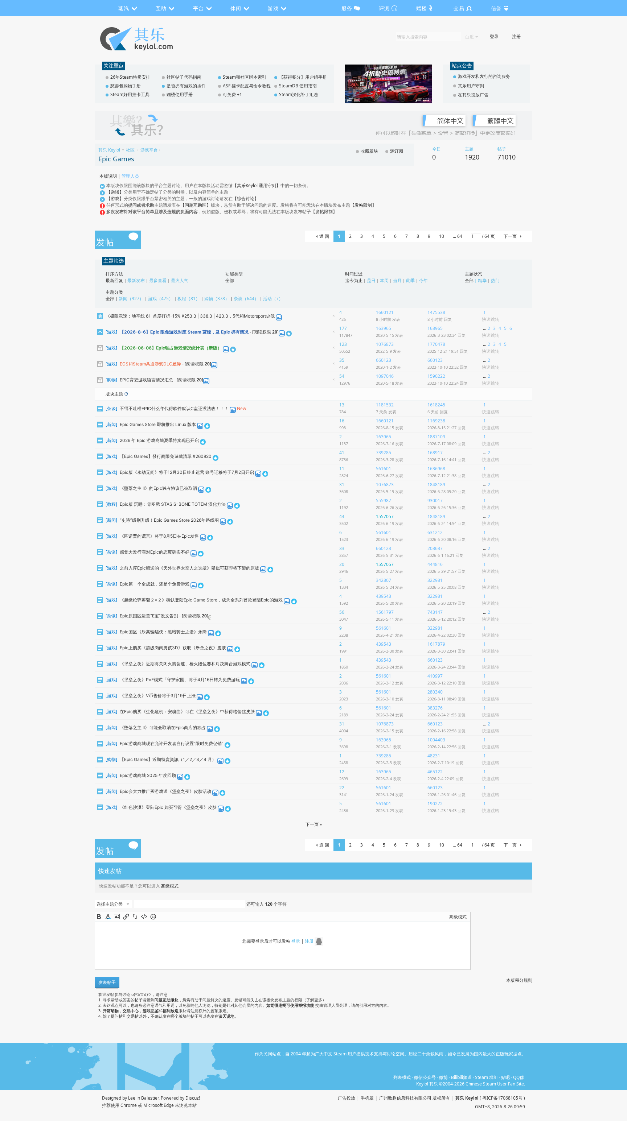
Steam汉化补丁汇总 (298, 94)
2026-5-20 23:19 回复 (446, 603)
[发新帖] (118, 240)
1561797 (385, 612)
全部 (229, 280)
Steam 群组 (486, 1077)
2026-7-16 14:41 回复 (446, 459)
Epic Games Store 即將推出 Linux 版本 (158, 424)
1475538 (436, 312)
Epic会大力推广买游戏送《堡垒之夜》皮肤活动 (165, 791)
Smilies (153, 916)
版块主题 (114, 394)
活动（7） (273, 298)
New (241, 408)
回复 (439, 319)
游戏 (111, 332)
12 (341, 772)
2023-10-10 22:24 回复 (447, 383)
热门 (495, 280)
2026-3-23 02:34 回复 (446, 335)
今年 (423, 280)
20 (341, 564)
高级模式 (170, 886)
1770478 (436, 344)
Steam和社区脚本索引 (244, 77)
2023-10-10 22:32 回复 (447, 367)
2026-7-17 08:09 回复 (446, 443)
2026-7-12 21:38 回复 (446, 475)
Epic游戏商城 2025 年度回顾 (148, 775)
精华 (482, 280)
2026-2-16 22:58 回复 (446, 730)
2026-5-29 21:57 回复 (446, 571)
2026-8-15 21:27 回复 (446, 427)
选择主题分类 (110, 904)
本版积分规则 (519, 980)
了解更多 (314, 999)
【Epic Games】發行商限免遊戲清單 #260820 (166, 456)
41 (341, 453)
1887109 (436, 437)
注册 (516, 36)
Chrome (128, 1105)
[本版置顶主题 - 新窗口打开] (100, 332)
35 (341, 360)
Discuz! (192, 1098)
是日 (371, 280)
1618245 (436, 405)
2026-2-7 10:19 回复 (445, 762)
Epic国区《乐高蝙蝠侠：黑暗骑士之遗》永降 (163, 631)
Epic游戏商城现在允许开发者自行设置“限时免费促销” (172, 743)
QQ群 (518, 1077)
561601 (383, 469)
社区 (130, 150)
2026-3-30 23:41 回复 (446, 651)
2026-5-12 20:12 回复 (446, 619)
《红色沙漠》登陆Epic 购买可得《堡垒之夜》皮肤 (168, 807)
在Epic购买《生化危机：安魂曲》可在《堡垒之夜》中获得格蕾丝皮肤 (187, 711)
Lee (131, 1098)
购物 (111, 380)
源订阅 (396, 151)
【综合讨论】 (246, 198)
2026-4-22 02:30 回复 (446, 635)
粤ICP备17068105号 (502, 1098)
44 (341, 517)
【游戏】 (115, 198)
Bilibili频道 (461, 1077)
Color (107, 916)
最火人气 (179, 280)
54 (341, 376)
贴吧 (505, 1077)
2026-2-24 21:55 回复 (446, 714)
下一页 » (314, 824)
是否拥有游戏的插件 (186, 86)
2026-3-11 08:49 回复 (446, 699)
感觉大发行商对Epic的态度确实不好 (154, 552)
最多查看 (158, 280)
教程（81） (188, 298)
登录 (494, 36)
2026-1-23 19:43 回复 (446, 810)
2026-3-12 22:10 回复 (446, 683)
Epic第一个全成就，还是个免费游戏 (154, 584)
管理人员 (130, 176)
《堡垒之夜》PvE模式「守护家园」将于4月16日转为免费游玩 (180, 679)
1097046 (385, 376)
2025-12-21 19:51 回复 (447, 351)
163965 (383, 328)
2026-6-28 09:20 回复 (446, 491)
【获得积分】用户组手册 (303, 77)
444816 (435, 564)
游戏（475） (160, 298)
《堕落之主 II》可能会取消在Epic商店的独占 (163, 727)
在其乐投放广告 (473, 95)
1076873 (385, 344)
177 (343, 328)
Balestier (150, 1098)
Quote (135, 916)
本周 (384, 280)
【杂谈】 (115, 192)
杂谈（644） (246, 298)
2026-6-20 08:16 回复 (446, 539)
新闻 (111, 424)
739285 (383, 453)
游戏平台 (149, 150)
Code (144, 916)
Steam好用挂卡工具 (129, 94)
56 (341, 612)
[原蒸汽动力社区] (152, 38)
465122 (435, 772)
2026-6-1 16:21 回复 (445, 555)
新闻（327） (131, 298)
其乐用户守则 (471, 86)
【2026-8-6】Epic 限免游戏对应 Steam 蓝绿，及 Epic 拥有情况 (184, 332)
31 (341, 485)
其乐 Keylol (109, 150)
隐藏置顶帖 (333, 317)
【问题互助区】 (195, 205)
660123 (383, 360)
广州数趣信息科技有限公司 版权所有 (414, 1098)
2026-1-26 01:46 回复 (446, 794)
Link (126, 916)
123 (343, 344)
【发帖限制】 (363, 205)
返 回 (324, 236)
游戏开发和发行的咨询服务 (484, 76)
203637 (435, 548)
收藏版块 (369, 151)
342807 (383, 580)
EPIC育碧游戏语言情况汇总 (146, 379)
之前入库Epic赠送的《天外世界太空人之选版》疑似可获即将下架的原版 (189, 568)
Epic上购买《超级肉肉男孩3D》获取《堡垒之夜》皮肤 (173, 647)
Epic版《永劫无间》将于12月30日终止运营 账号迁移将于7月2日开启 (187, 472)
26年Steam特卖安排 (130, 77)
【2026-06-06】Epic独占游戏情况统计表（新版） (171, 348)
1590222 (436, 376)
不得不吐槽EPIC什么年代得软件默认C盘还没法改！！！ (174, 408)
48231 (433, 756)
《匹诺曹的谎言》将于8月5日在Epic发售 (159, 536)
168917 (435, 453)
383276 (435, 708)
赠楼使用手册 (180, 94)
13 (341, 405)
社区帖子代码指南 (184, 77)
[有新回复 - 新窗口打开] (100, 408)
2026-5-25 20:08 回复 (446, 587)
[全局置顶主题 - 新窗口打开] (100, 316)
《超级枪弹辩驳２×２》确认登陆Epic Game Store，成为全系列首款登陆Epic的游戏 (201, 600)
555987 (383, 500)
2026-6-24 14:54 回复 (446, 523)
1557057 (385, 516)
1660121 (385, 312)
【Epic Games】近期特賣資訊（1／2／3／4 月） (168, 759)
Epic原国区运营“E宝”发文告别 (149, 616)
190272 (435, 804)
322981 (435, 580)
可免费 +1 (232, 94)
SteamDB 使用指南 (298, 86)
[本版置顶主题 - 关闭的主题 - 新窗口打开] (100, 348)
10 (441, 236)
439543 (383, 596)
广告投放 (346, 1098)
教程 (111, 504)
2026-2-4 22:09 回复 (445, 778)
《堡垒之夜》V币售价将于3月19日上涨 (158, 695)
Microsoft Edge (158, 1105)
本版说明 (108, 176)
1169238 (436, 421)
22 (341, 788)
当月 (397, 280)
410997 (435, 676)
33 (341, 548)
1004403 (436, 740)
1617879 (436, 644)
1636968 (436, 469)
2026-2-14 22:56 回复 (446, 746)
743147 (435, 612)
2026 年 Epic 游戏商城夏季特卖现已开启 (159, 440)
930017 (435, 500)
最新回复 (114, 280)
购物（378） (216, 298)
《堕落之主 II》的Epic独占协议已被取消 (158, 488)
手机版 (367, 1098)
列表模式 (402, 1077)
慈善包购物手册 (125, 86)
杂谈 (111, 408)
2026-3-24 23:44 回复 (446, 667)
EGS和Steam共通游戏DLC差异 (150, 364)
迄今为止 (353, 280)
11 (341, 469)
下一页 (510, 236)
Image (116, 916)
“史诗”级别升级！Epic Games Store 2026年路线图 (169, 520)
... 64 (457, 236)
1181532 (385, 405)
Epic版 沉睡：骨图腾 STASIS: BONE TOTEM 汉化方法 (173, 504)
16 (341, 421)
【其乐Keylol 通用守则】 (256, 185)
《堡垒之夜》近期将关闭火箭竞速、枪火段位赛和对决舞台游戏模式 (185, 663)
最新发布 (136, 280)
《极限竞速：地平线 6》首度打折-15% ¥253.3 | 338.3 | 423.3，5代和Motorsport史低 (190, 316)
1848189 (436, 484)
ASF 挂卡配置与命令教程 (247, 86)
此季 (410, 280)
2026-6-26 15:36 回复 (446, 507)
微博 (443, 1077)
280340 (435, 692)
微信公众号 (425, 1077)
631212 (435, 532)
